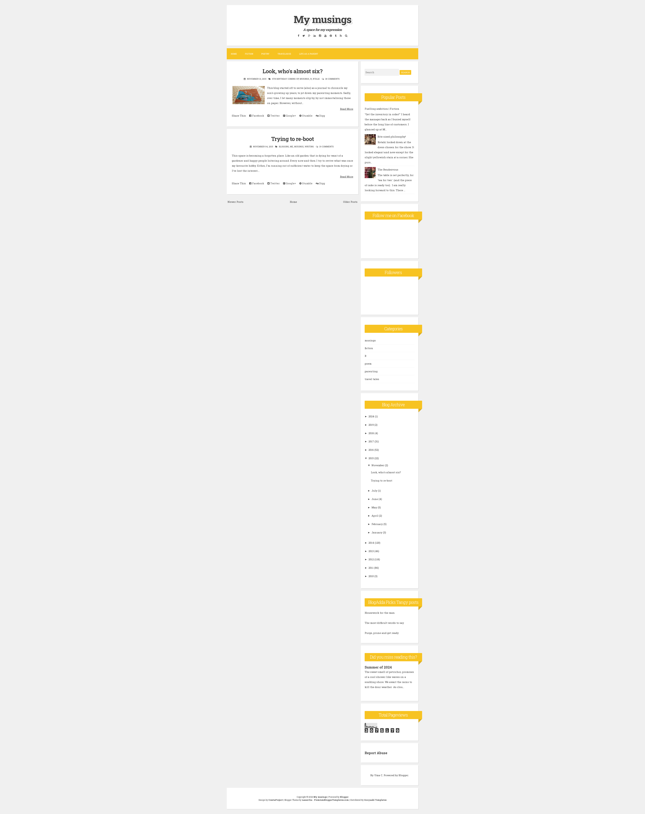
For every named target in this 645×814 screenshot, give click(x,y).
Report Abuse (376, 753)
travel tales (372, 379)
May (374, 507)
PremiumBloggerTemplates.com (331, 800)
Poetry (265, 53)
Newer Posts (235, 201)
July (374, 490)
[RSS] (340, 35)
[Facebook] (298, 35)
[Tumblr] (336, 35)
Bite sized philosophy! (392, 136)
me (291, 146)
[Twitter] (303, 35)
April (375, 515)
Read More (346, 109)
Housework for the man (380, 612)
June (375, 499)
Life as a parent (308, 53)
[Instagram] (320, 35)
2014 (371, 542)
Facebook (257, 115)
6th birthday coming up (285, 78)
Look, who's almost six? (292, 71)
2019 (371, 424)
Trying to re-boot (292, 138)
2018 (371, 433)
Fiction (249, 53)
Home (234, 53)
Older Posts (350, 201)
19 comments (326, 146)
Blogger (403, 775)
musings (304, 78)
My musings (322, 19)
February (377, 524)
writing (309, 146)
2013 (371, 551)
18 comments (332, 78)
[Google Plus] (309, 35)
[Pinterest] (330, 35)
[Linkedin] (314, 35)
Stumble (307, 115)
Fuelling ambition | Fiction (382, 108)
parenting (371, 371)
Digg (322, 115)
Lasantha (307, 800)
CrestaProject (275, 800)
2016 (371, 449)
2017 (371, 441)
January (377, 532)
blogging (284, 146)
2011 (371, 567)
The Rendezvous (388, 169)
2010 (371, 576)
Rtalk (316, 78)
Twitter (275, 115)
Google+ (290, 115)
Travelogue (284, 53)
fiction (369, 348)
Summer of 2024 (378, 667)
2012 (371, 559)
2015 (371, 458)
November (378, 465)
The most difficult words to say (384, 622)
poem (368, 363)
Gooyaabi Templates (375, 800)
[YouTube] (325, 35)
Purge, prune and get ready (382, 633)
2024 (371, 416)
